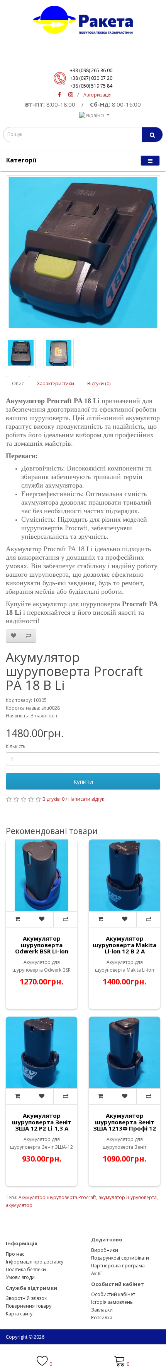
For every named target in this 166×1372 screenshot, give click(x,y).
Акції (96, 1273)
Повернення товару (28, 1306)
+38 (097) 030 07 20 (91, 78)
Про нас (15, 1254)
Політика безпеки (26, 1269)
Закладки (102, 1310)
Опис (18, 383)
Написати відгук (86, 799)
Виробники (104, 1250)
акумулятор (19, 1205)
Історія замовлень (112, 1302)
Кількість (15, 746)
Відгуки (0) (98, 383)
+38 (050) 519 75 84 (91, 86)
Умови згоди (20, 1277)
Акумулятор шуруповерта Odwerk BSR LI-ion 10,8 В (41, 948)
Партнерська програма (118, 1265)
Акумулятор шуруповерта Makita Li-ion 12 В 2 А (124, 944)
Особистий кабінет (113, 1294)
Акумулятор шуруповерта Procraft (57, 1197)
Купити (83, 781)
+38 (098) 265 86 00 (91, 70)
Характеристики (55, 383)
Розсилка (101, 1317)
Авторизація (97, 94)
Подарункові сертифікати (120, 1258)
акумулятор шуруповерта (127, 1197)
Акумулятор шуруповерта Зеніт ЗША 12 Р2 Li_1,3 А (41, 1122)
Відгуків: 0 (53, 799)
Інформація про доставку (34, 1261)
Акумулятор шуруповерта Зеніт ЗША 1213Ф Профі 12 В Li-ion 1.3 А (124, 1125)
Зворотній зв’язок (26, 1298)
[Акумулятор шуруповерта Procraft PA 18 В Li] (83, 252)
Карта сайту (19, 1313)
